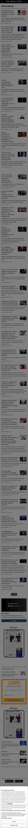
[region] (14, 807)
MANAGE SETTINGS (14, 825)
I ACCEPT (14, 821)
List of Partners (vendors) (6, 818)
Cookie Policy (10, 803)
